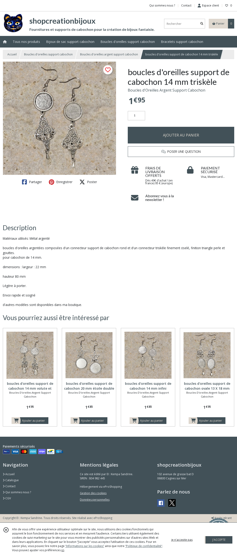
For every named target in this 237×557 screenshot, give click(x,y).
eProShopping (103, 518)
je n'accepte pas (182, 540)
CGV (8, 498)
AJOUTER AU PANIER (181, 135)
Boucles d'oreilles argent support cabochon (109, 54)
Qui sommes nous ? (18, 492)
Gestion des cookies (93, 493)
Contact (186, 5)
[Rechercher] (202, 23)
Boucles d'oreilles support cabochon (48, 54)
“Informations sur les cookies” (84, 546)
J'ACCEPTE (218, 540)
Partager (35, 182)
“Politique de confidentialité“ (143, 546)
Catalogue (12, 480)
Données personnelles (94, 500)
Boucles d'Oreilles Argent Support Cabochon (166, 90)
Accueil (12, 54)
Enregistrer (63, 182)
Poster (91, 182)
